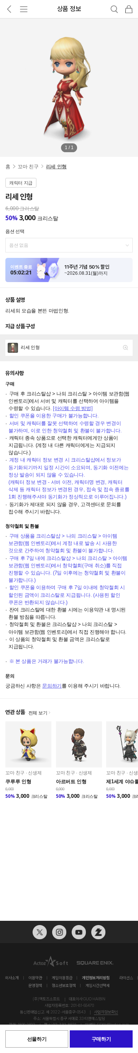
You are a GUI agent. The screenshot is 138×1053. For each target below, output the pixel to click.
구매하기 (101, 1039)
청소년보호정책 (64, 985)
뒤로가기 (9, 9)
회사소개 (12, 977)
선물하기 (37, 1039)
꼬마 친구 (28, 166)
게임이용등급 (62, 977)
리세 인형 (56, 166)
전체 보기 (38, 713)
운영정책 (35, 985)
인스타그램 (59, 932)
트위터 (40, 932)
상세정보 (68, 347)
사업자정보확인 (106, 1012)
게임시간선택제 (97, 985)
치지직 (98, 932)
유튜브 (79, 932)
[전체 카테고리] (23, 9)
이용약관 (35, 977)
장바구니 (129, 9)
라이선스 (126, 977)
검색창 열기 (114, 9)
